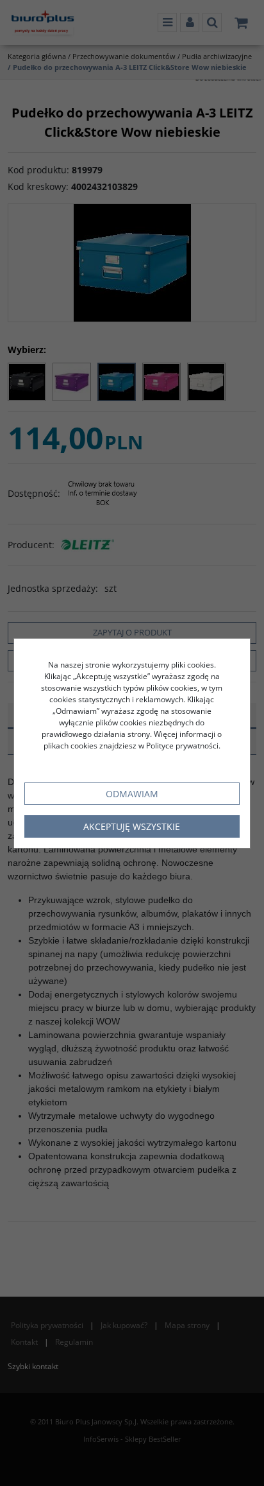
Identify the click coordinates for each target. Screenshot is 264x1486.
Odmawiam (132, 794)
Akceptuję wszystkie (131, 826)
